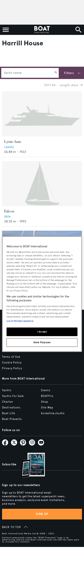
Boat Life (8, 413)
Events (45, 390)
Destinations (11, 407)
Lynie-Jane (12, 141)
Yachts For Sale (13, 396)
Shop (44, 401)
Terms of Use (11, 357)
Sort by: (50, 85)
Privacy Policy (12, 368)
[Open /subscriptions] (29, 465)
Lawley (9, 147)
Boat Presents (12, 419)
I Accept (42, 331)
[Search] (56, 73)
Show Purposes (42, 342)
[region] (42, 294)
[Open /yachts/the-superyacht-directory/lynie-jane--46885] (42, 114)
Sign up (42, 514)
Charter (7, 401)
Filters (69, 73)
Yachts (6, 390)
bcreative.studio (53, 413)
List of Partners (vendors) (20, 321)
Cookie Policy (12, 362)
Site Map (47, 407)
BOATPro (47, 396)
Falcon (9, 211)
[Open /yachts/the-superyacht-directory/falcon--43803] (42, 183)
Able (7, 216)
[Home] (42, 30)
